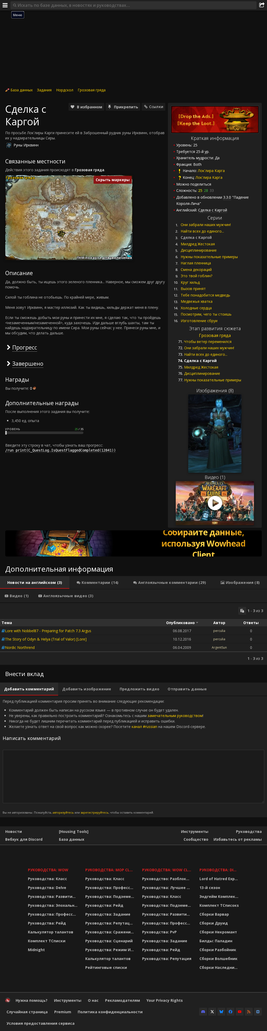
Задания (44, 89)
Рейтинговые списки (106, 967)
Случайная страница (27, 1011)
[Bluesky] (221, 1012)
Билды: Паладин (215, 940)
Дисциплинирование (199, 250)
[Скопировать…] (242, 611)
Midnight (36, 949)
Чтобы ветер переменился (208, 341)
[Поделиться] (262, 5)
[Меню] (5, 5)
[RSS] (249, 1012)
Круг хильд (190, 282)
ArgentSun (219, 647)
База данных (21, 89)
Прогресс (24, 347)
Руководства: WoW (48, 869)
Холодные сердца (196, 307)
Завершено (27, 363)
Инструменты (194, 831)
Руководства (249, 831)
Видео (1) (215, 477)
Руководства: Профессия (53, 914)
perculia (219, 631)
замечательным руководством (175, 715)
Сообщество (196, 839)
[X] (212, 1012)
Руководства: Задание (107, 914)
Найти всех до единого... (202, 231)
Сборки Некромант (218, 931)
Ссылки (156, 106)
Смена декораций (196, 269)
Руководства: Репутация (110, 923)
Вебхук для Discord (24, 839)
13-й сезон (209, 887)
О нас (93, 1000)
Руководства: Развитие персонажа (53, 896)
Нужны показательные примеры (209, 256)
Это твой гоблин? (196, 275)
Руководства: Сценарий (109, 940)
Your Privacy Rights (165, 1000)
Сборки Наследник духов (219, 967)
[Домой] (7, 1001)
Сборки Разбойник (217, 949)
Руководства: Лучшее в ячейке (167, 887)
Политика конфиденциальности (110, 1011)
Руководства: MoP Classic (110, 869)
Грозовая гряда (92, 89)
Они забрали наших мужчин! (206, 224)
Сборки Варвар (214, 914)
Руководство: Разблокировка (167, 878)
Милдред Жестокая (198, 243)
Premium (62, 1011)
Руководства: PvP (159, 931)
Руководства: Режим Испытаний (110, 949)
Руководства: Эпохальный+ (53, 905)
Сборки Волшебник (218, 958)
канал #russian (144, 726)
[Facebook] (230, 1012)
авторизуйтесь (63, 812)
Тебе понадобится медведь (205, 295)
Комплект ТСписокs (219, 905)
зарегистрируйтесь (94, 812)
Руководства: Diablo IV (219, 869)
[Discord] (203, 1012)
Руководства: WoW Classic (167, 869)
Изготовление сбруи (199, 320)
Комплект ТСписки (46, 940)
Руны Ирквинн (26, 145)
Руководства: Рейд (47, 923)
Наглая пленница (196, 262)
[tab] (34, 582)
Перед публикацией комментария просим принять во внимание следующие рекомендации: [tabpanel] (104, 756)
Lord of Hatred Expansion (219, 878)
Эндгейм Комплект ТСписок (219, 896)
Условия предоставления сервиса (41, 1023)
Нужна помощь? (31, 1000)
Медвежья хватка (197, 301)
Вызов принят (193, 288)
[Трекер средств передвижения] (133, 543)
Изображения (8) (215, 390)
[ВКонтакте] (258, 1012)
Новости (13, 831)
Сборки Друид (213, 923)
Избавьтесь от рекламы (238, 839)
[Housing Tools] (73, 831)
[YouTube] (240, 1012)
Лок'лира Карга (211, 170)
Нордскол (64, 89)
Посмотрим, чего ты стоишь (206, 314)
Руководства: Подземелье (110, 896)
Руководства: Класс (47, 878)
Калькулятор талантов (50, 931)
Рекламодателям (122, 1000)
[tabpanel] (133, 634)
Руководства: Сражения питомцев (110, 931)
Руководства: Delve (47, 887)
